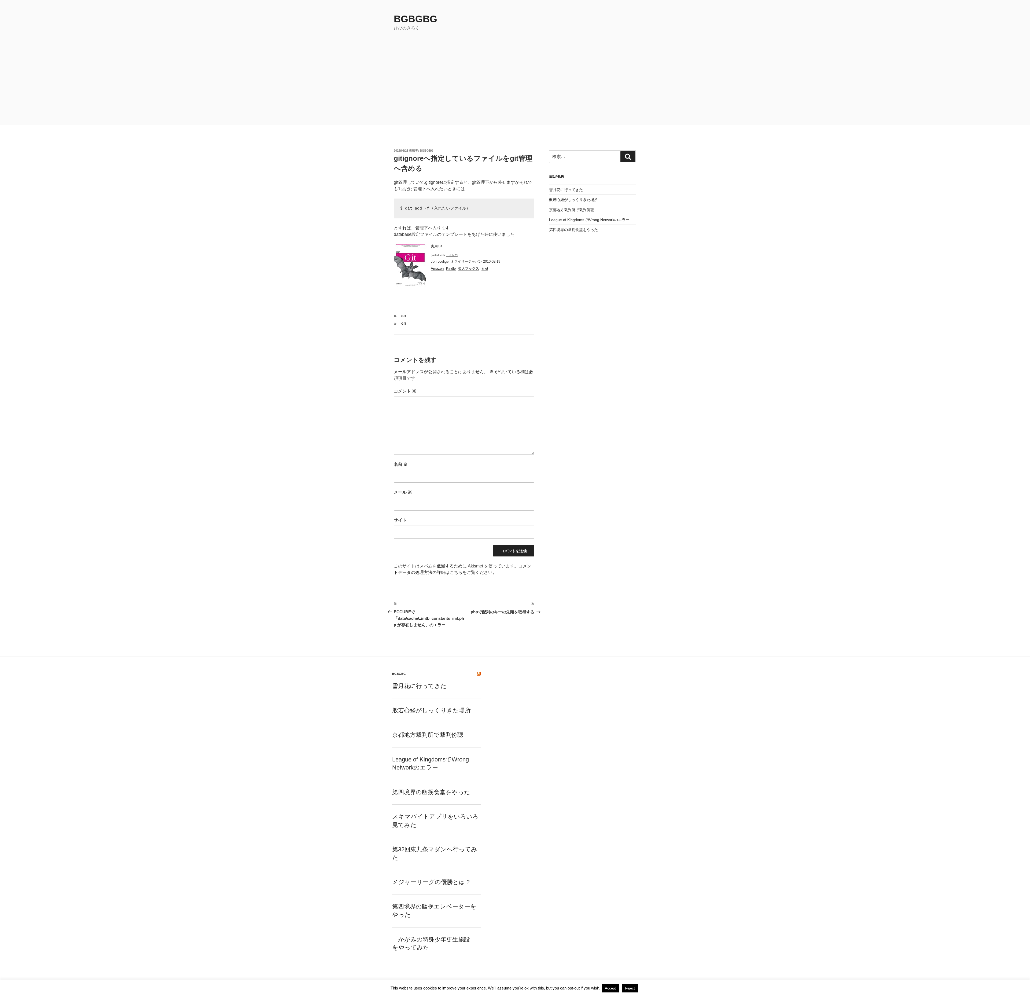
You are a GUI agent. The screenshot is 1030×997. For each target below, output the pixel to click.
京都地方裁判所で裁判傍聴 (571, 210)
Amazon (437, 268)
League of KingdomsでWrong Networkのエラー (589, 220)
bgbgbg (415, 18)
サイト (400, 520)
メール (403, 492)
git (403, 316)
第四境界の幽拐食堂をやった (573, 230)
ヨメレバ (452, 255)
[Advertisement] (515, 84)
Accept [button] (610, 988)
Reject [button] (630, 988)
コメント (405, 391)
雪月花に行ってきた (566, 190)
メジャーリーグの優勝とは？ (431, 882)
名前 (401, 464)
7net (484, 268)
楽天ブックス (468, 268)
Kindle (451, 268)
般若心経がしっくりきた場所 (573, 199)
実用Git (436, 246)
